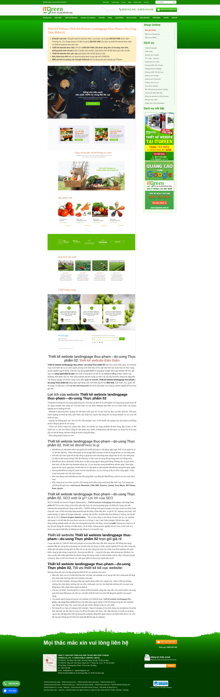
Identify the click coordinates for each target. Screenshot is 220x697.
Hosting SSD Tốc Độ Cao (154, 72)
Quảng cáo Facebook (153, 79)
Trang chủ (47, 18)
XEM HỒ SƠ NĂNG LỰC (168, 9)
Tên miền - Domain (152, 58)
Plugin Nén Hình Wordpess (155, 103)
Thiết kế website (71, 18)
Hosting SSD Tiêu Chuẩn (154, 65)
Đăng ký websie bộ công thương (156, 96)
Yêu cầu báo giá (168, 642)
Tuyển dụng (115, 2)
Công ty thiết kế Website (58, 2)
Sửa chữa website (151, 86)
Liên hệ (146, 2)
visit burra (61, 690)
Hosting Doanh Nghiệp (153, 69)
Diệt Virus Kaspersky (152, 34)
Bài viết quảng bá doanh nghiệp (156, 89)
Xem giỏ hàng (150, 30)
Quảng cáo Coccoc (152, 82)
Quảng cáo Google (152, 75)
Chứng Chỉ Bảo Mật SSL (154, 93)
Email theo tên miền (152, 62)
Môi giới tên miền (151, 100)
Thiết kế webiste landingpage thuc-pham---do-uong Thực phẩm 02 (76, 365)
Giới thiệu (106, 2)
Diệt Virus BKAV (150, 37)
